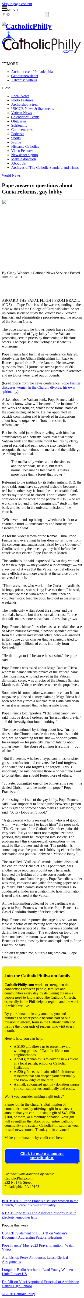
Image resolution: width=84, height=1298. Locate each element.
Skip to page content (17, 4)
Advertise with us (24, 80)
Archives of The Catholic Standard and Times (45, 167)
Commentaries (21, 130)
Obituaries (18, 121)
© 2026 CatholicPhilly (18, 1294)
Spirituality (19, 125)
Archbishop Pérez (24, 104)
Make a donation (23, 159)
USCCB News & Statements (32, 109)
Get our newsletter (24, 76)
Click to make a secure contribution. (42, 1156)
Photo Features (22, 100)
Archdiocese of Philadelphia (32, 72)
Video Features (22, 151)
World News (11, 175)
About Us (18, 163)
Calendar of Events (25, 117)
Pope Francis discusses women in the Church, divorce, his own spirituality (41, 387)
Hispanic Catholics (25, 146)
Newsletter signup (24, 155)
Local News (20, 96)
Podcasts (17, 134)
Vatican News (21, 113)
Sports (16, 138)
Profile (16, 142)
